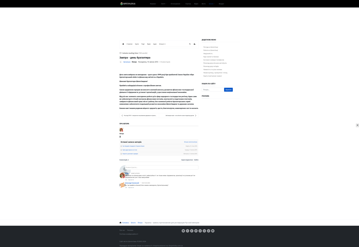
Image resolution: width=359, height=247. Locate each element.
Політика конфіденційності (128, 234)
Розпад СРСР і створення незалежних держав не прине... (140, 115)
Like (126, 179)
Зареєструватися (187, 160)
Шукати (228, 90)
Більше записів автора (190, 142)
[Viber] (187, 231)
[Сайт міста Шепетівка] (127, 4)
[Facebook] (191, 231)
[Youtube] (212, 231)
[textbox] (162, 168)
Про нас (122, 230)
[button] (153, 3)
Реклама (130, 230)
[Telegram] (183, 231)
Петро (134, 62)
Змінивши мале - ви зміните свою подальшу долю (180, 115)
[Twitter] (196, 231)
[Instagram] (204, 231)
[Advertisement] (179, 21)
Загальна (126, 62)
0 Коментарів (165, 62)
